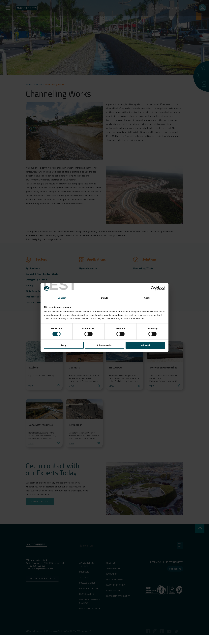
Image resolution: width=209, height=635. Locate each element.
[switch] (88, 334)
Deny (63, 345)
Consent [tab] (62, 298)
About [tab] (147, 298)
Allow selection (104, 345)
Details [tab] (104, 298)
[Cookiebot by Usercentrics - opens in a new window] (152, 288)
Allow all (145, 345)
